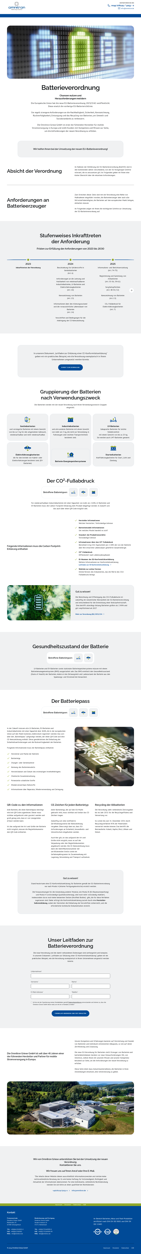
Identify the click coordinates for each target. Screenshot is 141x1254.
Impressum (58, 1205)
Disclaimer (68, 1205)
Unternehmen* (36, 971)
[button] (131, 290)
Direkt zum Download (70, 367)
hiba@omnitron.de (44, 1234)
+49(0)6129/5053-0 (17, 1229)
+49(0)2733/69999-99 (45, 1231)
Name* (74, 982)
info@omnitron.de (17, 1234)
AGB (84, 1205)
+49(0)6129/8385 (16, 1231)
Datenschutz (77, 1205)
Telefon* (75, 992)
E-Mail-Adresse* (37, 992)
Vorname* (34, 982)
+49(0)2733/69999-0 (45, 1229)
